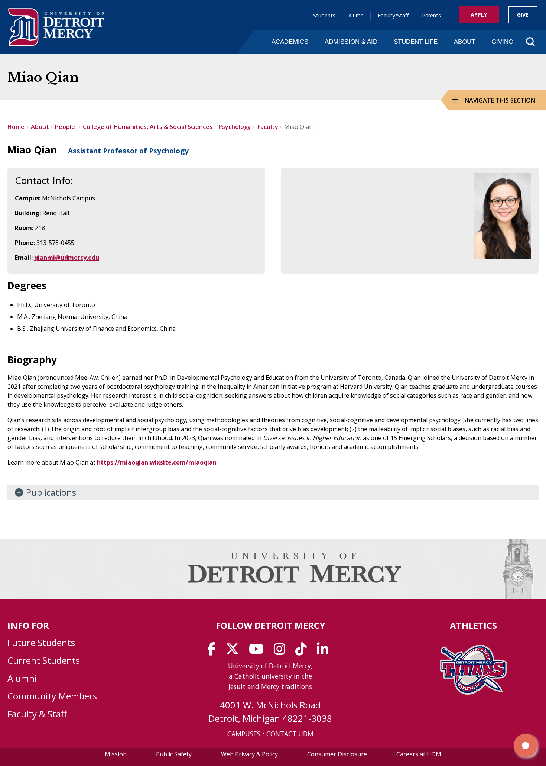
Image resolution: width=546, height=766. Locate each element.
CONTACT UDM (289, 733)
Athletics (473, 625)
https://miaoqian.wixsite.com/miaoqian (157, 462)
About (464, 41)
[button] (525, 745)
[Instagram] (282, 651)
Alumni (356, 15)
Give (523, 14)
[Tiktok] (303, 651)
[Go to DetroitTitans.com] (473, 692)
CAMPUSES (243, 733)
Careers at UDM (418, 754)
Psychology (234, 127)
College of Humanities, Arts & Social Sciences (147, 127)
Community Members (52, 696)
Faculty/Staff (393, 15)
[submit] (518, 57)
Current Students (43, 660)
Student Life (416, 41)
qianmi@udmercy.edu (66, 257)
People (66, 127)
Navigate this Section (500, 100)
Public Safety (174, 754)
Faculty (267, 127)
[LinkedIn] (325, 651)
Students (324, 15)
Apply (479, 14)
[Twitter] (235, 651)
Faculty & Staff (37, 714)
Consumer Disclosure (337, 754)
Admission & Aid (351, 41)
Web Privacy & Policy (249, 754)
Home (16, 127)
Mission (116, 754)
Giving (502, 41)
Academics (290, 41)
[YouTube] (259, 651)
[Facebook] (214, 651)
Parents (431, 15)
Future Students (41, 642)
